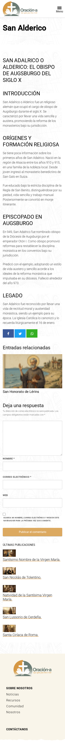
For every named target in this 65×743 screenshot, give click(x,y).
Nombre (9, 458)
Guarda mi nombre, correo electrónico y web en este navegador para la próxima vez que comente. (31, 519)
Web (5, 495)
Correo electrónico (17, 477)
